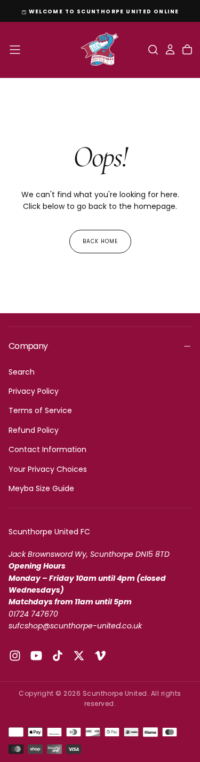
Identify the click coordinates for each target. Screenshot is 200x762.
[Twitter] (79, 655)
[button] (15, 49)
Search (22, 372)
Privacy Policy (34, 391)
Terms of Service (40, 410)
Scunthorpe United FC (49, 531)
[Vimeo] (100, 655)
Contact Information (47, 449)
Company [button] (28, 346)
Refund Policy (34, 430)
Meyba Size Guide (41, 488)
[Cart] (187, 49)
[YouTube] (36, 655)
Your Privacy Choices (48, 469)
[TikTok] (57, 655)
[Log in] (170, 49)
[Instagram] (15, 655)
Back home (100, 241)
